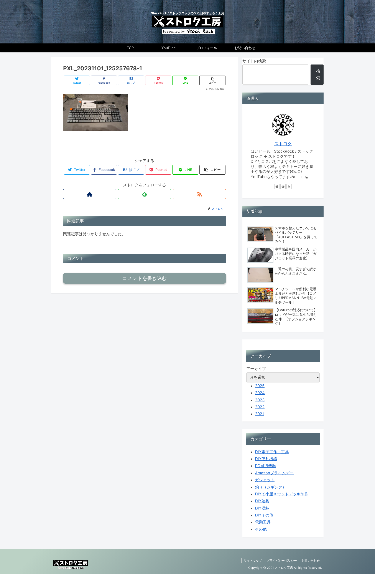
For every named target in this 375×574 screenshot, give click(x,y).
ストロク (283, 143)
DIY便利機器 (266, 459)
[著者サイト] (89, 194)
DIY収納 (262, 508)
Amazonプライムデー (274, 473)
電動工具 (263, 522)
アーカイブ (256, 368)
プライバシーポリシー (281, 560)
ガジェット (265, 480)
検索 (318, 74)
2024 (260, 392)
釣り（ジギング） (270, 487)
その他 (261, 529)
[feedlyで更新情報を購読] (144, 194)
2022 (260, 407)
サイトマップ (253, 560)
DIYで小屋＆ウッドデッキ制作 (281, 494)
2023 (260, 400)
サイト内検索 (254, 61)
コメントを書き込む (144, 278)
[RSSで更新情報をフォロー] (199, 194)
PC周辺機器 (265, 465)
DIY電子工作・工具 (272, 452)
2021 (259, 414)
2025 (260, 386)
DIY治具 (262, 501)
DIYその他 (264, 515)
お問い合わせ (310, 560)
